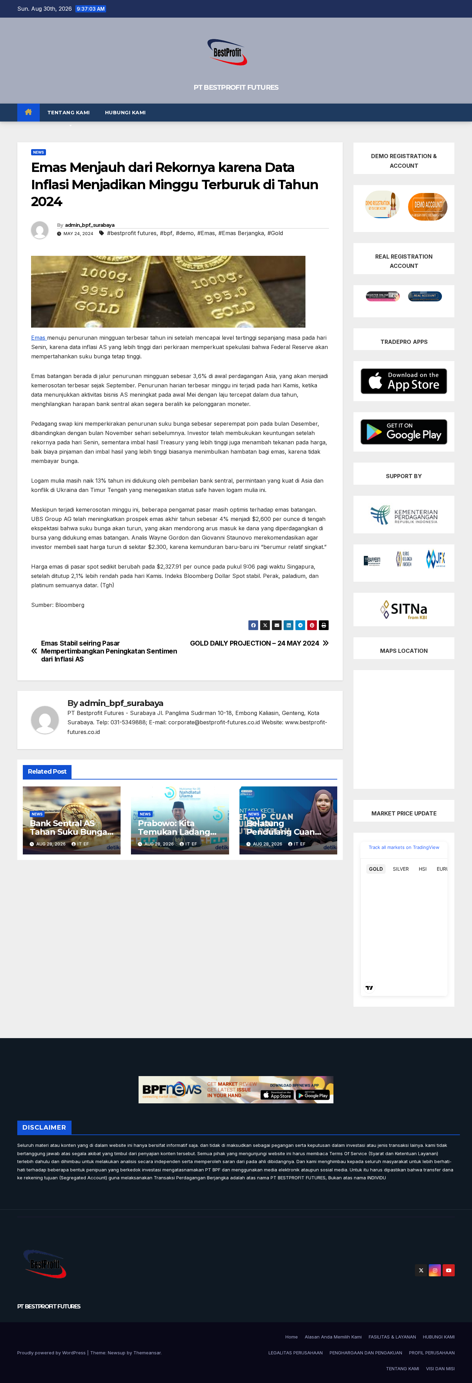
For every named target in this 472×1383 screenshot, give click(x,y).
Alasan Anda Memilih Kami (333, 1337)
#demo (185, 233)
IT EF (83, 844)
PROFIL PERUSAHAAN (432, 1352)
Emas (39, 337)
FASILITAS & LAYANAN (392, 1337)
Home (291, 1337)
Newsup (116, 1352)
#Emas (206, 233)
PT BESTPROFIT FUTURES (235, 87)
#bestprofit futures (132, 233)
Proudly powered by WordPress (52, 1352)
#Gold (275, 233)
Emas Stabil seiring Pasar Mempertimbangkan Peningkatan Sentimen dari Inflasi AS (109, 651)
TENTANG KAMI (68, 112)
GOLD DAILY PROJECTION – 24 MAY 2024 (254, 643)
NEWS (38, 152)
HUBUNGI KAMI (125, 112)
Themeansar (147, 1352)
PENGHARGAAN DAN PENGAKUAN (366, 1352)
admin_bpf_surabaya (89, 225)
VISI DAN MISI (440, 1368)
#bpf (166, 233)
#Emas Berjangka (241, 233)
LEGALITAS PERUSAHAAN (295, 1352)
